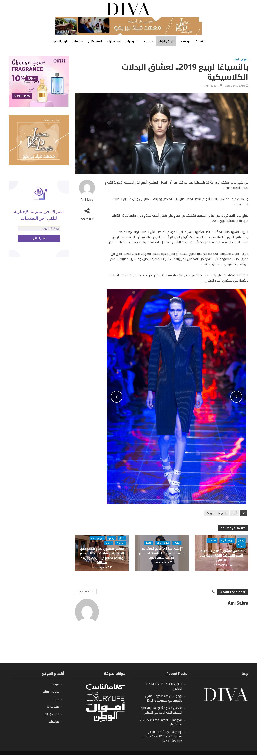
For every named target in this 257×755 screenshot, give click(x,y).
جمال (149, 41)
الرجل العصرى (60, 41)
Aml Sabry (87, 200)
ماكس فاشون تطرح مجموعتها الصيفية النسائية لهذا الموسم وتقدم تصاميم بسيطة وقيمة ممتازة (102, 555)
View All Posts (85, 591)
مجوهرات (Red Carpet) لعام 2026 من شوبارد (161, 722)
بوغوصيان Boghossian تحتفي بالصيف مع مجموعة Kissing (163, 698)
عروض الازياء (166, 41)
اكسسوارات (114, 41)
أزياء (234, 513)
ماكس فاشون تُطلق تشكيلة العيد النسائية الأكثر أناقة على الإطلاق (221, 555)
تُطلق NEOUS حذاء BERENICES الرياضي (163, 686)
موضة (187, 41)
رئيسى (241, 540)
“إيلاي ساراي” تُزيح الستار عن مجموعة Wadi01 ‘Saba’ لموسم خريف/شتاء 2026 (162, 553)
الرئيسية (200, 41)
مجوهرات (131, 41)
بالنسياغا (222, 513)
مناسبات (78, 41)
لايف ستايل (95, 41)
